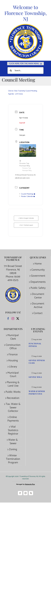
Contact (38, 313)
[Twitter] (17, 318)
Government (38, 276)
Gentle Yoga (35, 377)
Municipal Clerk (13, 337)
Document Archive (38, 305)
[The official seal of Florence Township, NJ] (25, 25)
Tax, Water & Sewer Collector (13, 407)
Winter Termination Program (13, 459)
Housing (13, 360)
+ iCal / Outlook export (26, 225)
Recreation (13, 398)
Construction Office (13, 346)
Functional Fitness (35, 344)
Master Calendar (27, 196)
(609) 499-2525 (14, 278)
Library (13, 367)
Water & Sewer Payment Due (37, 392)
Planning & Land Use (13, 384)
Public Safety (38, 288)
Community (38, 270)
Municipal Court (13, 374)
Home (38, 264)
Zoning (13, 449)
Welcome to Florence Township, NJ (25, 13)
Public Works (13, 392)
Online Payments (13, 418)
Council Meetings (27, 194)
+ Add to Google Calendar (26, 218)
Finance (13, 354)
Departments (38, 282)
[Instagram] (13, 318)
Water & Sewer (13, 441)
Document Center (38, 295)
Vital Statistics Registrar (13, 430)
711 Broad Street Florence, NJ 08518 (13, 269)
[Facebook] (8, 318)
